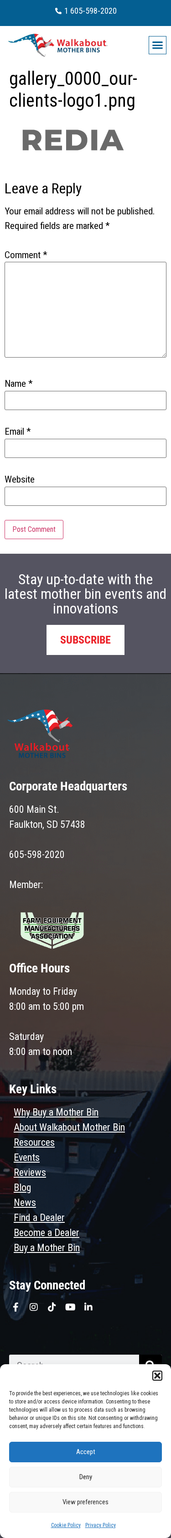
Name (19, 384)
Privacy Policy (100, 1525)
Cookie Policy (66, 1525)
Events (27, 1157)
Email (18, 431)
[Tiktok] (52, 1307)
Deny (85, 1477)
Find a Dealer (39, 1217)
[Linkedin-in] (88, 1307)
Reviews (30, 1172)
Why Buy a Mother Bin (56, 1112)
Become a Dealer (46, 1232)
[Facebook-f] (15, 1307)
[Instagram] (33, 1307)
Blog (22, 1187)
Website (20, 479)
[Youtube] (70, 1307)
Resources (34, 1142)
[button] (157, 1375)
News (25, 1202)
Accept (85, 1452)
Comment (26, 255)
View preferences (85, 1502)
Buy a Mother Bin (47, 1247)
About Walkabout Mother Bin (69, 1127)
